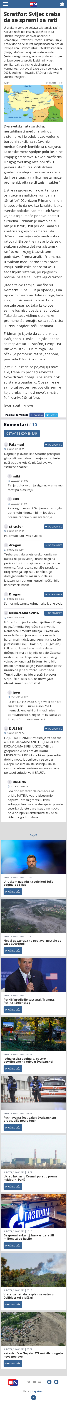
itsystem (37, 1391)
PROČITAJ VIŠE (12, 891)
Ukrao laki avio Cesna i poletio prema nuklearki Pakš (31, 1178)
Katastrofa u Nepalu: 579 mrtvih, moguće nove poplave (33, 1355)
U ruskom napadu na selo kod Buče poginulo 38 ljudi (28, 883)
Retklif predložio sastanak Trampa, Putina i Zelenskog (29, 1001)
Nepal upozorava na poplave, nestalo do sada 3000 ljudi (32, 942)
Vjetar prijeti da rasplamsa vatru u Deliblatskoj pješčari (29, 1296)
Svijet (33, 835)
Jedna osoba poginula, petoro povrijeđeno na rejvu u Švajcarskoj (28, 1060)
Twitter (53, 415)
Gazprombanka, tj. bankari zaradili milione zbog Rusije (29, 1237)
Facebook (37, 415)
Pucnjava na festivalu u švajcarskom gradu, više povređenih (30, 1119)
